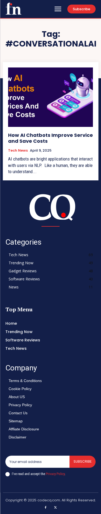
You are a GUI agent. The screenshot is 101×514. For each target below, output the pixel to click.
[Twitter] (56, 508)
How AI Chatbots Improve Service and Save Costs (50, 138)
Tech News (18, 150)
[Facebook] (45, 508)
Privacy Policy (55, 474)
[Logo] (13, 8)
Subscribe (83, 461)
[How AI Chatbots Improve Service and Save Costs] (50, 97)
